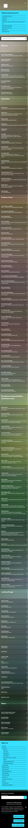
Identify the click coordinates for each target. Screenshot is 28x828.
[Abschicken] (25, 797)
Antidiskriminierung (6, 771)
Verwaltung (6, 755)
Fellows (5, 759)
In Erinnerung (5, 783)
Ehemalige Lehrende (8, 763)
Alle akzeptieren (18, 825)
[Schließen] (25, 807)
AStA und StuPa (5, 775)
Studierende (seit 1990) (8, 761)
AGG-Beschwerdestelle (7, 785)
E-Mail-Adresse (4, 795)
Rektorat (5, 749)
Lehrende (5, 751)
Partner (4, 781)
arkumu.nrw (4, 777)
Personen (4, 747)
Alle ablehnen (19, 820)
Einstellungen (19, 816)
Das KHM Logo (5, 767)
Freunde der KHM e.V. (7, 779)
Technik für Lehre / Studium (9, 757)
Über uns (4, 746)
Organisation (5, 765)
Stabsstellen (6, 753)
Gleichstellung (5, 769)
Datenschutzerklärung (6, 812)
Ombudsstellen (5, 773)
